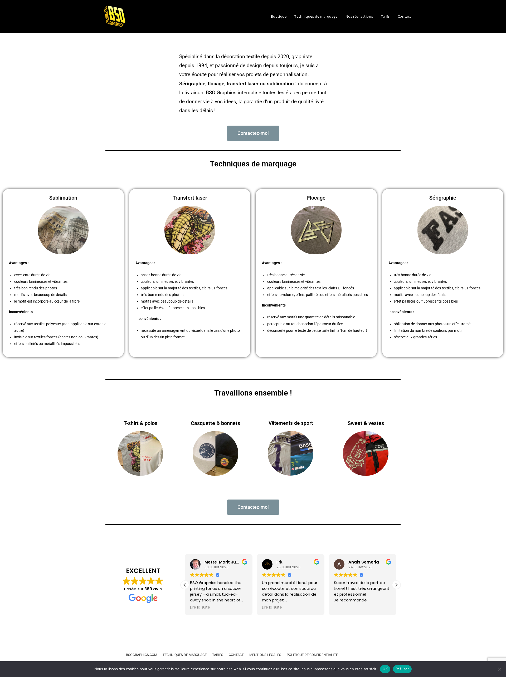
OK (385, 669)
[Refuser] (499, 669)
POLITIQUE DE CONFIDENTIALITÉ (312, 655)
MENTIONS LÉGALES (265, 655)
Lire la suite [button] (200, 607)
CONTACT (236, 655)
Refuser (402, 669)
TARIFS (217, 655)
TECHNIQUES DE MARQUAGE (185, 655)
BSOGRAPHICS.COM (141, 655)
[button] (396, 585)
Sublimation (63, 198)
